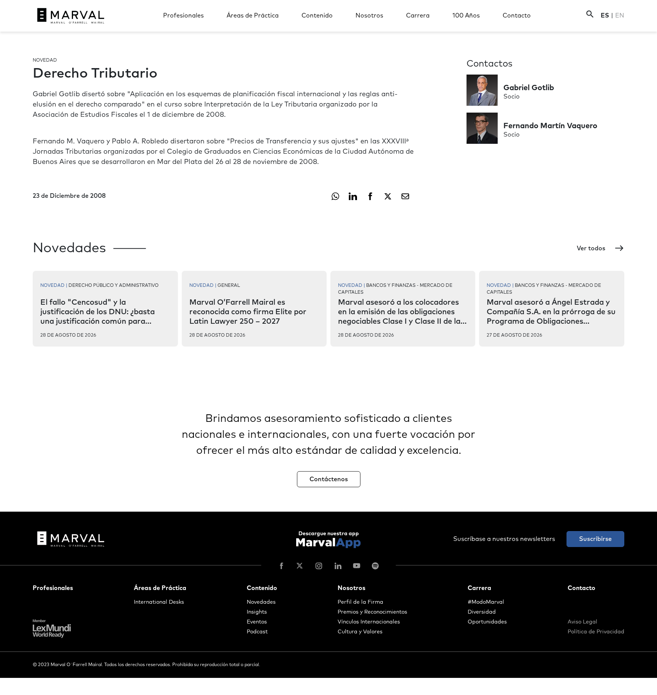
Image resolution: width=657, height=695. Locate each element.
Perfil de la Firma (360, 602)
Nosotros (369, 16)
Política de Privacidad (596, 632)
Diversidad (482, 612)
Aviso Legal (582, 622)
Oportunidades (487, 622)
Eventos (257, 622)
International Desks (159, 602)
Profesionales (183, 16)
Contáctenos (328, 479)
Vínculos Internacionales (369, 622)
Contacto (517, 16)
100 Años (466, 16)
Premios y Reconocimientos (372, 612)
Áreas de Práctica (253, 16)
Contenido (317, 16)
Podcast (257, 632)
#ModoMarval (486, 602)
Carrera (418, 16)
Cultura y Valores (360, 632)
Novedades (261, 602)
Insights (257, 612)
